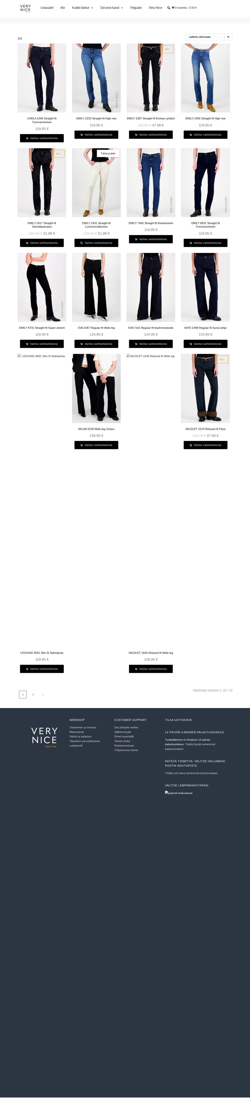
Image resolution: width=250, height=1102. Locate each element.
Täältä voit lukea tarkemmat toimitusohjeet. (191, 773)
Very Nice (155, 7)
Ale (62, 7)
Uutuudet (47, 7)
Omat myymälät (124, 736)
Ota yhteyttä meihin (126, 727)
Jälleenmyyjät (122, 731)
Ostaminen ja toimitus (83, 727)
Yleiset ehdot (122, 741)
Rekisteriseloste (124, 745)
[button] (169, 8)
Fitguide (136, 7)
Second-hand (109, 7)
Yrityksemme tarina (126, 750)
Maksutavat (77, 731)
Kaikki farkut (80, 7)
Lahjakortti (76, 745)
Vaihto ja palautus (80, 736)
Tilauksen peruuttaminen (85, 741)
